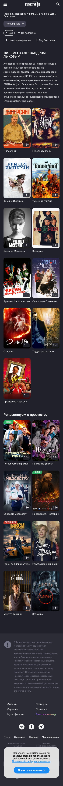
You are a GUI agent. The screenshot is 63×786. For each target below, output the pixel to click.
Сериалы (12, 709)
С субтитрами (47, 40)
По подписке (28, 32)
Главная (8, 13)
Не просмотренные (20, 40)
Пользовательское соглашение (16, 745)
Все (11, 32)
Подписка (41, 709)
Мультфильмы (15, 714)
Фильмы (12, 704)
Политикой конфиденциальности (31, 761)
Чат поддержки (50, 737)
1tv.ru (7, 737)
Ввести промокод (46, 714)
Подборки (20, 13)
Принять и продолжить (31, 770)
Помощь (33, 737)
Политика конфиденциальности (46, 745)
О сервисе (19, 737)
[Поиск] (58, 4)
